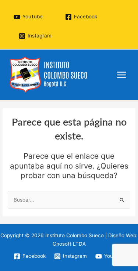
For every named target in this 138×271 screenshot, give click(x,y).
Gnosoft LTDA (69, 244)
